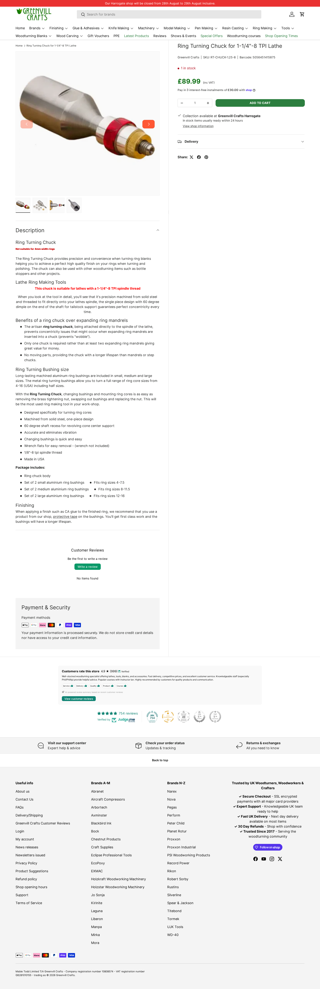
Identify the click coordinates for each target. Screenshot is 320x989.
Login (20, 831)
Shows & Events (183, 36)
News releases (27, 847)
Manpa (96, 927)
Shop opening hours (31, 887)
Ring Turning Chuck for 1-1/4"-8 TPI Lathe (51, 45)
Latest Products (136, 36)
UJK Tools (175, 927)
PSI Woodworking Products (188, 855)
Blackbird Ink (101, 823)
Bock (95, 831)
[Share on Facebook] (199, 157)
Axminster (99, 815)
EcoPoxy (98, 863)
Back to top (160, 760)
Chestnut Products (106, 839)
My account (25, 839)
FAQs (20, 807)
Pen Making (204, 28)
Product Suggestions (32, 871)
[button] (302, 14)
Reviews (159, 36)
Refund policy (26, 879)
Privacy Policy (26, 863)
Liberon (97, 919)
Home (20, 28)
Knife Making (119, 28)
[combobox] (169, 14)
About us (22, 791)
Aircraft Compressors (108, 799)
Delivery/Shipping (29, 815)
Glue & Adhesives (86, 28)
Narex (172, 791)
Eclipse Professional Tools (111, 855)
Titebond (174, 911)
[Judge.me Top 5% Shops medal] (199, 717)
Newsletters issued (30, 855)
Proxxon (173, 839)
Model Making (175, 28)
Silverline (174, 895)
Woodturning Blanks (31, 36)
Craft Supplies (102, 847)
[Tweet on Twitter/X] (191, 157)
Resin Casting (233, 28)
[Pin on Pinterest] (206, 157)
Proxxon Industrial (181, 847)
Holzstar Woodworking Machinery (117, 887)
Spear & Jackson (180, 903)
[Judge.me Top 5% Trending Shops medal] (215, 717)
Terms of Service (29, 903)
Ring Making (262, 28)
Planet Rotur (177, 831)
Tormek (173, 919)
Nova (171, 799)
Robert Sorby (177, 879)
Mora (95, 943)
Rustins (173, 887)
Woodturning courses (244, 36)
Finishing (56, 28)
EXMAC (97, 871)
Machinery (146, 28)
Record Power (178, 863)
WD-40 (173, 935)
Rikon (171, 871)
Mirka (95, 935)
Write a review (88, 567)
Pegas (172, 807)
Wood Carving (67, 36)
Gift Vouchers (98, 36)
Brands (34, 28)
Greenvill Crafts (188, 57)
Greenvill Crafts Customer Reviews (43, 823)
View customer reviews (78, 698)
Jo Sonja (98, 895)
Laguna (97, 911)
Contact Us (24, 799)
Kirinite (96, 903)
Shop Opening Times (281, 36)
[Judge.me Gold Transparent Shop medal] (168, 717)
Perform (173, 815)
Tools (285, 28)
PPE (117, 36)
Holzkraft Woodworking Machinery (118, 879)
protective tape (65, 516)
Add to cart (260, 103)
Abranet (97, 791)
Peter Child (175, 823)
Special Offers (212, 36)
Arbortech (99, 807)
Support (22, 895)
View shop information (198, 126)
